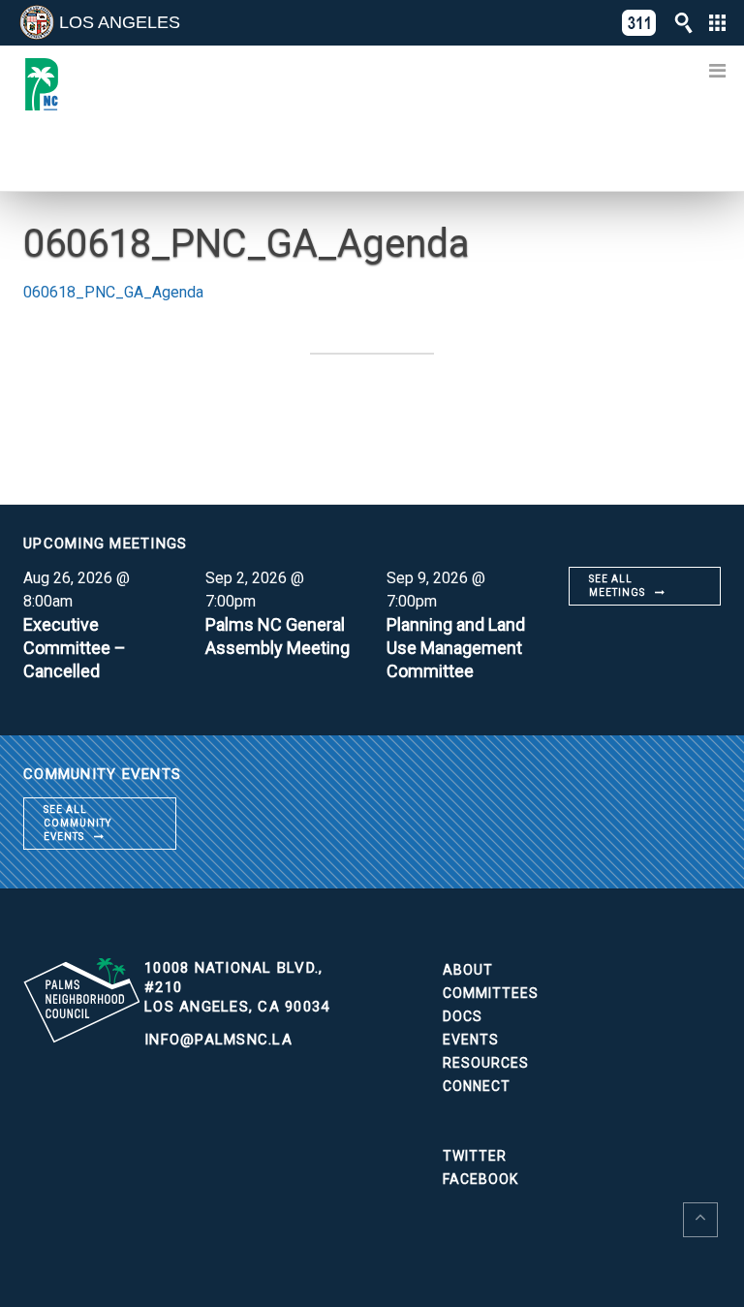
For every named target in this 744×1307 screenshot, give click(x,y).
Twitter (475, 1156)
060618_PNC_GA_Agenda (113, 292)
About (468, 970)
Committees (491, 993)
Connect (477, 1086)
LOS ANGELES (119, 22)
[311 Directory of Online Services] (639, 23)
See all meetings (617, 586)
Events (471, 1039)
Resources (486, 1063)
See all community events (77, 823)
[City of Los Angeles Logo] (36, 22)
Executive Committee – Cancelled (74, 647)
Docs (462, 1016)
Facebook (480, 1179)
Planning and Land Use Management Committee (456, 647)
